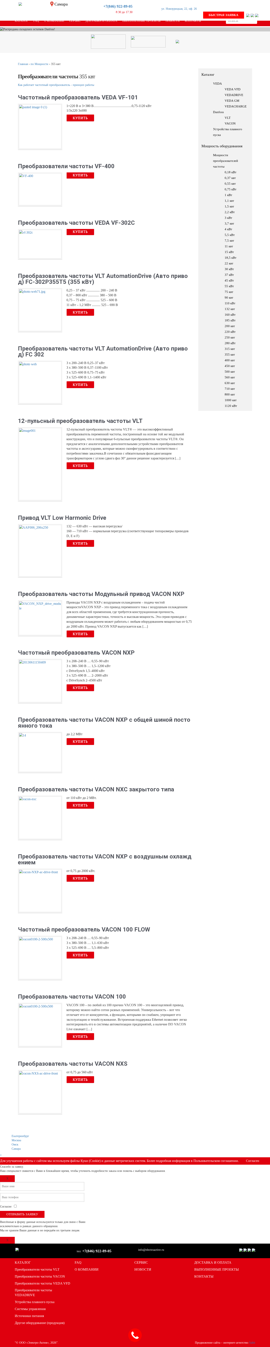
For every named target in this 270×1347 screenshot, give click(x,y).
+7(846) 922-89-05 (117, 6)
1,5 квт (229, 206)
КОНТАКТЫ (203, 1276)
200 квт (230, 326)
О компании (54, 20)
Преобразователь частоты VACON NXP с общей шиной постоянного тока (104, 723)
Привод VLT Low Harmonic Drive (62, 518)
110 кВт (230, 303)
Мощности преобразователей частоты (225, 160)
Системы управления (30, 1309)
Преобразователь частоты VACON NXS (72, 1064)
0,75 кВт (230, 189)
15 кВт (229, 252)
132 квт (230, 309)
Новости (173, 20)
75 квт (229, 292)
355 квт (230, 354)
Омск (15, 1144)
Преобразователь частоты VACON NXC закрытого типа (96, 789)
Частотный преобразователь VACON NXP (76, 653)
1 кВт (228, 195)
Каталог (21, 20)
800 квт (230, 394)
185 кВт (230, 320)
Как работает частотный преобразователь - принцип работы (56, 85)
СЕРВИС (141, 1262)
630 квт (230, 383)
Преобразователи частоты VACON (40, 1276)
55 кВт (229, 286)
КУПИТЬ (80, 118)
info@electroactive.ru (151, 1249)
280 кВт (230, 343)
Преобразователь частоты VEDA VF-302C (76, 223)
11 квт (229, 246)
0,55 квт (230, 183)
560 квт (230, 377)
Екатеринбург (20, 1136)
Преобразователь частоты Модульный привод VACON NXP (101, 594)
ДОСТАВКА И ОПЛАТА (212, 1262)
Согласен (252, 1161)
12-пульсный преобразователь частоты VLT (80, 421)
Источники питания (29, 1316)
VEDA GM (232, 100)
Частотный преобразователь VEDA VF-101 (78, 97)
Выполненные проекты (141, 20)
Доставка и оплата (101, 20)
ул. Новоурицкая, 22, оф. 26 (179, 8)
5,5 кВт (230, 235)
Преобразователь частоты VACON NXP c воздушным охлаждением (104, 859)
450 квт (230, 366)
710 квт (230, 388)
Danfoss (218, 112)
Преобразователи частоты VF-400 (66, 166)
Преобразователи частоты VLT (37, 1269)
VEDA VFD (232, 89)
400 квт (230, 360)
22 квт (229, 263)
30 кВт (229, 269)
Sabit (252, 1342)
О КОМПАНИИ (87, 1269)
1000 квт (231, 400)
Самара (16, 1148)
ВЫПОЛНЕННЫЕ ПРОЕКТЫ (216, 1269)
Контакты (193, 20)
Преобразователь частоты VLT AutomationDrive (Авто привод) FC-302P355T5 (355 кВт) (103, 279)
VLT (228, 117)
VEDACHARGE (236, 106)
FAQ (36, 20)
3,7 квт (229, 223)
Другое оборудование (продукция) (40, 1323)
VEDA (217, 83)
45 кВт (229, 280)
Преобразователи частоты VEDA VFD (42, 1283)
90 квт (229, 297)
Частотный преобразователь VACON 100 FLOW (84, 930)
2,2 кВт (230, 212)
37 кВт (229, 274)
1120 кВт (231, 405)
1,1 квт (229, 200)
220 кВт (230, 331)
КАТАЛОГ (23, 1262)
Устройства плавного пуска (34, 1302)
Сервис (75, 20)
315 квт (230, 349)
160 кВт (230, 314)
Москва (16, 1140)
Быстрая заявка (223, 15)
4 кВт (228, 229)
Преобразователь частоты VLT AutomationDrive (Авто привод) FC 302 (103, 351)
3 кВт (228, 217)
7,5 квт (229, 240)
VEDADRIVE (234, 95)
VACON (230, 123)
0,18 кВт (230, 172)
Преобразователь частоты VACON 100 (72, 997)
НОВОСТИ (142, 1269)
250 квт (230, 337)
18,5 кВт (230, 257)
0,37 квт (230, 178)
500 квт (230, 371)
